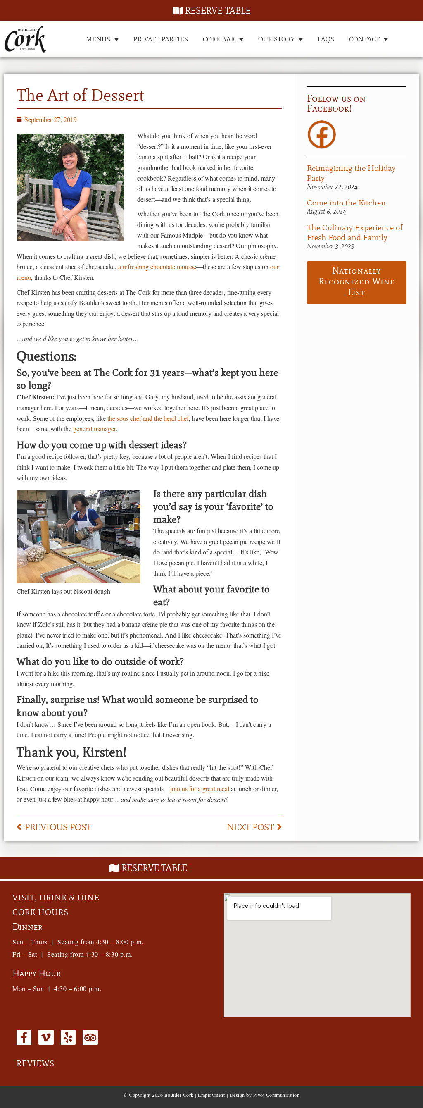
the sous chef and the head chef (148, 418)
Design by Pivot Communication (265, 1094)
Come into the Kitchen (346, 203)
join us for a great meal (199, 788)
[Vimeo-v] (45, 1037)
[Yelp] (68, 1037)
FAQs (326, 39)
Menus (98, 39)
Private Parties (160, 39)
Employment (211, 1094)
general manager (94, 428)
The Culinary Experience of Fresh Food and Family (355, 232)
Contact (364, 39)
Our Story (276, 39)
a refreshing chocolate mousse (157, 266)
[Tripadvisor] (90, 1037)
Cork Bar (219, 39)
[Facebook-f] (24, 1037)
